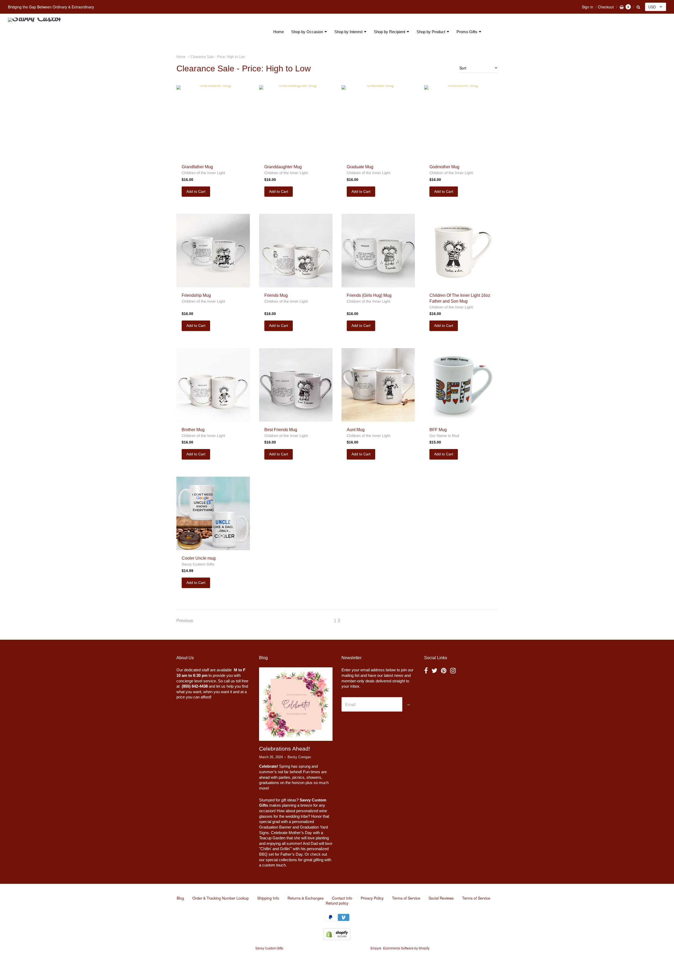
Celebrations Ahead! (284, 749)
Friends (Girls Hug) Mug (369, 295)
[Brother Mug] (213, 385)
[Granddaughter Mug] (296, 122)
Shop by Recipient (389, 31)
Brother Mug (193, 429)
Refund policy (337, 903)
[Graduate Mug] (378, 122)
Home (278, 31)
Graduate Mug (360, 167)
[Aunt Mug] (378, 385)
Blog (180, 898)
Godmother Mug (444, 167)
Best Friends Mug (280, 429)
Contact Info (342, 898)
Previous (184, 620)
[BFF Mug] (461, 385)
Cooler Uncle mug (199, 558)
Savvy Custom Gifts (198, 564)
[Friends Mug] (296, 250)
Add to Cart (195, 191)
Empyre (375, 948)
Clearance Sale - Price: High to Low (218, 57)
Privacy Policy (372, 898)
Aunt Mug (356, 429)
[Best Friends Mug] (296, 385)
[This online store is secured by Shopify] (337, 938)
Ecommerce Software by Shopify (406, 948)
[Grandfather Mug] (213, 122)
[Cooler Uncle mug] (213, 513)
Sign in (587, 6)
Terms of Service (406, 898)
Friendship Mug (196, 295)
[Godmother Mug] (461, 122)
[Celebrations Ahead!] (295, 704)
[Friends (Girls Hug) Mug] (378, 250)
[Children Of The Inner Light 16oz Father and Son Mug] (461, 250)
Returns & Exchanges (306, 898)
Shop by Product (431, 31)
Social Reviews (441, 898)
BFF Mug (438, 429)
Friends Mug (276, 295)
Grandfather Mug (197, 167)
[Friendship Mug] (213, 250)
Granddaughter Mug (283, 167)
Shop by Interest (348, 31)
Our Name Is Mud (444, 435)
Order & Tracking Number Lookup (220, 898)
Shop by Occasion (307, 31)
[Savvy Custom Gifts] (34, 32)
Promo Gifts (467, 31)
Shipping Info (268, 898)
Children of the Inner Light (203, 173)
